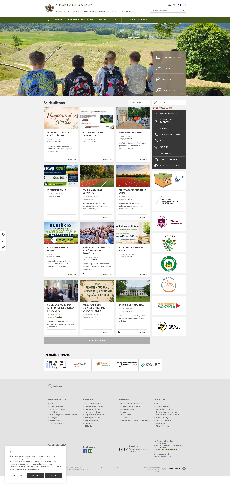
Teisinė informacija (162, 426)
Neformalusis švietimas (93, 412)
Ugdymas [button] (58, 20)
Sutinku (53, 475)
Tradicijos (53, 418)
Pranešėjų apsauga (162, 418)
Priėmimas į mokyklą (57, 423)
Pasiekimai (53, 412)
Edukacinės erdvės (56, 406)
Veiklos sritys (62, 11)
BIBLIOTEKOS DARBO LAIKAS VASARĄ (132, 249)
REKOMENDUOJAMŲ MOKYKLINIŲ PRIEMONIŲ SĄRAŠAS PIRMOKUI (94, 308)
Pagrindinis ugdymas (92, 409)
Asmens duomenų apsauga (165, 409)
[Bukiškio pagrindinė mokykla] (50, 8)
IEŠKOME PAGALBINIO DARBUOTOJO (93, 134)
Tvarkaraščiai (58, 386)
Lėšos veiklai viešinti (127, 409)
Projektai (164, 147)
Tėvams (167, 69)
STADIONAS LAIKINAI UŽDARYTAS (92, 191)
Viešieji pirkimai (125, 415)
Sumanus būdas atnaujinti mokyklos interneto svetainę (152, 469)
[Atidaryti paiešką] (183, 10)
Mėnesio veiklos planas (170, 135)
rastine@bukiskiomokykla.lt (167, 450)
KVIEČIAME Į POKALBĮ (56, 190)
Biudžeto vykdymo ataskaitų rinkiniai (132, 403)
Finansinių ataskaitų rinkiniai (130, 406)
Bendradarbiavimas (56, 420)
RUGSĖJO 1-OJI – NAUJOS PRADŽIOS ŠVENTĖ (59, 134)
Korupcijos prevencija (163, 420)
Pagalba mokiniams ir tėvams (95, 415)
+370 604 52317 (162, 447)
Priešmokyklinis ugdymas (94, 406)
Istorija (52, 403)
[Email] (90, 451)
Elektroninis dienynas (171, 58)
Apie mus (115, 11)
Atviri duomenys (161, 429)
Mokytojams (169, 91)
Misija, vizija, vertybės (57, 409)
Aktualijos (58, 317)
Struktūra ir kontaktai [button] (140, 20)
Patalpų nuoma (90, 423)
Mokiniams (166, 80)
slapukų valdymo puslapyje (28, 469)
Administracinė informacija (96, 11)
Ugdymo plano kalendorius (166, 121)
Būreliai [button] (102, 20)
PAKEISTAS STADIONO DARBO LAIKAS (132, 191)
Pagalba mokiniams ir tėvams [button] (80, 20)
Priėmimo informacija (169, 113)
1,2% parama (165, 153)
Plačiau (70, 160)
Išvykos (129, 311)
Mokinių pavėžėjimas (92, 418)
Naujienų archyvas (99, 340)
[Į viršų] (184, 468)
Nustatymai (17, 475)
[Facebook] (85, 451)
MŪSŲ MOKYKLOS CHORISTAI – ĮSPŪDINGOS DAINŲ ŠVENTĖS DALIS (96, 250)
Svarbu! (93, 141)
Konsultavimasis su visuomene (166, 412)
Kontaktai (126, 11)
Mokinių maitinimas (91, 420)
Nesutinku (36, 475)
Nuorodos (159, 403)
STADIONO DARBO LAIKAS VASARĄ (59, 249)
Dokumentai (165, 128)
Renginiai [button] (115, 20)
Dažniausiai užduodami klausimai (167, 415)
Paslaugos (76, 11)
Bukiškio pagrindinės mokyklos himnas (63, 415)
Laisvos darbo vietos (169, 160)
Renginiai (58, 141)
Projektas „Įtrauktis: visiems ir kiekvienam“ (134, 420)
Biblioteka (164, 141)
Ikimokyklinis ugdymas (93, 403)
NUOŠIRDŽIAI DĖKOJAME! (130, 132)
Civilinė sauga (160, 423)
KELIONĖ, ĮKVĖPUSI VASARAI (131, 305)
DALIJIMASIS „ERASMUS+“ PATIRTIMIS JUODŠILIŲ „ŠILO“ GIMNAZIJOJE (60, 308)
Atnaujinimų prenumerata (171, 166)
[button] (169, 5)
